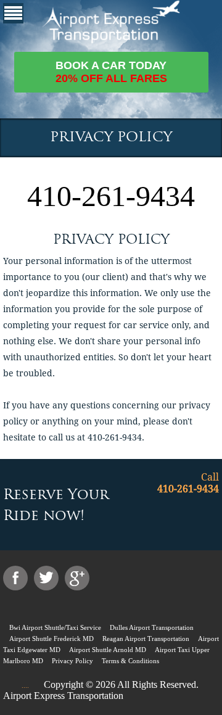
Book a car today (111, 72)
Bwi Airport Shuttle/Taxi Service (55, 627)
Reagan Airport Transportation (145, 638)
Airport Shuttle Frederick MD (51, 638)
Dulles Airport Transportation (152, 627)
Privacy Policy (72, 660)
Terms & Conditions (130, 660)
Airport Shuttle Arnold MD (107, 649)
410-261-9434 (111, 196)
